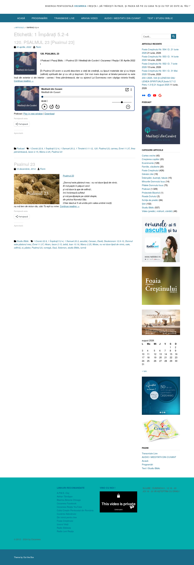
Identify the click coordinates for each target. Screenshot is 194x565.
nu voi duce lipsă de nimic (112, 244)
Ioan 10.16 (74, 244)
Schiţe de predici (150, 200)
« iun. (144, 371)
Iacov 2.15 (33, 151)
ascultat (83, 241)
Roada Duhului (149, 196)
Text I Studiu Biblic (160, 18)
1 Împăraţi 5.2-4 (51, 148)
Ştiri (144, 203)
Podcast (21, 148)
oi (22, 247)
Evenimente (148, 162)
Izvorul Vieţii (62, 524)
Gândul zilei (147, 174)
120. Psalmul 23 (102, 148)
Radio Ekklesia (64, 527)
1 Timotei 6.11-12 (84, 148)
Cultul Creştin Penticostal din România (75, 510)
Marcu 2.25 (44, 151)
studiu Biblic (73, 247)
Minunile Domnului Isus (153, 181)
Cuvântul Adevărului (66, 513)
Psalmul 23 (57, 151)
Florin (38, 46)
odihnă (17, 247)
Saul (54, 247)
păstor (27, 247)
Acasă (21, 18)
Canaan (92, 241)
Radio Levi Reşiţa (65, 531)
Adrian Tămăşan (65, 496)
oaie (127, 244)
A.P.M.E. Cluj (63, 492)
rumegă (47, 247)
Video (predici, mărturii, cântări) (157, 211)
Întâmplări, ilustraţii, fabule (154, 177)
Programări (40, 18)
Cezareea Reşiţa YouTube (69, 506)
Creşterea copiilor (150, 159)
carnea (114, 148)
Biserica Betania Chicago (69, 499)
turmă (83, 247)
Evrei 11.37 (124, 148)
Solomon (62, 247)
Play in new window (33, 113)
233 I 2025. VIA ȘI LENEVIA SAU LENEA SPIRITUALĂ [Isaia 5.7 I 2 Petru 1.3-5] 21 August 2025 (159, 81)
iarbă (65, 244)
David (100, 241)
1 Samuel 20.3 (67, 148)
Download (49, 113)
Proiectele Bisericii (151, 192)
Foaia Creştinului (150, 170)
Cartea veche (148, 155)
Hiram (47, 244)
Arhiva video (89, 18)
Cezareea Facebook (66, 503)
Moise (95, 244)
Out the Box (28, 557)
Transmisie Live (64, 18)
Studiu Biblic (23, 241)
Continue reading (23, 80)
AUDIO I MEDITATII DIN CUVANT (122, 18)
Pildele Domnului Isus (152, 185)
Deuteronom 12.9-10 (114, 241)
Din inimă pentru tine (67, 517)
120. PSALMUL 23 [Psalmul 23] (44, 42)
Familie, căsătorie (150, 166)
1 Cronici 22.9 (36, 148)
